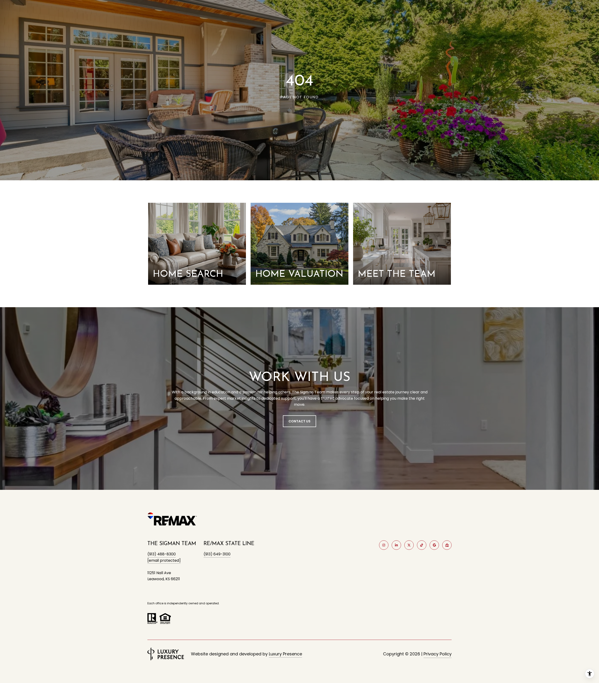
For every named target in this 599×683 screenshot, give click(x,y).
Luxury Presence (285, 654)
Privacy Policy (438, 654)
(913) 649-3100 (217, 554)
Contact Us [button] (299, 421)
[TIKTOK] (421, 545)
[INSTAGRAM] (383, 545)
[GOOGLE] (434, 545)
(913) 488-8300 (161, 554)
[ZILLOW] (447, 545)
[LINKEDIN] (396, 545)
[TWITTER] (409, 545)
